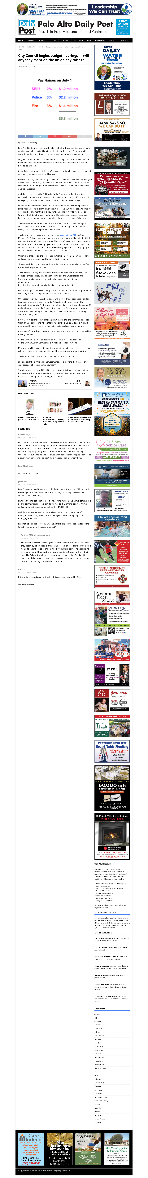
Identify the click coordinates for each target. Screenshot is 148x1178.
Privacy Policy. (57, 1171)
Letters (53, 40)
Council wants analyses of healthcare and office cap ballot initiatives (79, 419)
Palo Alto (97, 1079)
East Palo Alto (99, 1036)
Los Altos (97, 1054)
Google (97, 1043)
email (99, 905)
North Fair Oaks (100, 1068)
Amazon (97, 1014)
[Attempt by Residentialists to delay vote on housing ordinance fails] (55, 406)
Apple (96, 1017)
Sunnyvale (98, 1115)
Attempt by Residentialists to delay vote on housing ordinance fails (54, 420)
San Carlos (98, 1090)
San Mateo (98, 1093)
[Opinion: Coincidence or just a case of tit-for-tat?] (29, 406)
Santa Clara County (101, 1101)
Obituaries (78, 40)
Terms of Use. (66, 1171)
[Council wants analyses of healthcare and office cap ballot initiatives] (80, 406)
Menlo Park (98, 1061)
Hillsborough (98, 1046)
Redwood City (99, 1086)
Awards (31, 40)
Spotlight (65, 40)
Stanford (97, 1112)
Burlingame (98, 1028)
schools (97, 1104)
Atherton (97, 1021)
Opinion (42, 40)
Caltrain (97, 1032)
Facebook (97, 1039)
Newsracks (100, 40)
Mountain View (99, 1065)
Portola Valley (99, 1083)
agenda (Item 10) (68, 235)
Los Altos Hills (99, 1057)
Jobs (89, 40)
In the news (98, 1050)
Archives (124, 40)
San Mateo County (101, 1097)
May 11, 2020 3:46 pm (28, 66)
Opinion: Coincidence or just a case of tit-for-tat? (29, 418)
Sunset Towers (99, 1119)
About (20, 40)
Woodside (98, 1122)
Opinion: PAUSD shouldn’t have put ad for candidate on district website (110, 987)
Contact (113, 40)
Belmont (97, 1025)
